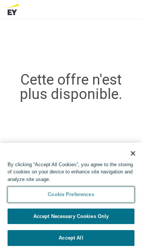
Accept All (71, 238)
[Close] (133, 153)
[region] (71, 197)
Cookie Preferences (71, 194)
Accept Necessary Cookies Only (71, 216)
